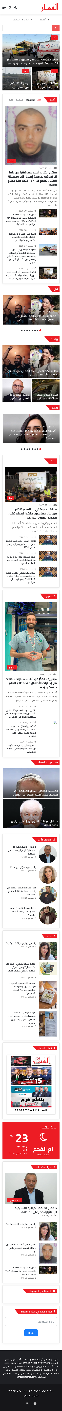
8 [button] (21, 330)
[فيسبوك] (35, 1404)
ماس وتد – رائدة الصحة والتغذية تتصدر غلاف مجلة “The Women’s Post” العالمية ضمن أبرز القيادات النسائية (20, 219)
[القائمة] (4, 8)
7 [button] (24, 330)
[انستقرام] (27, 1404)
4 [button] (32, 330)
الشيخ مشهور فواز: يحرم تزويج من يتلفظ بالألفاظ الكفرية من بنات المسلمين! (21, 560)
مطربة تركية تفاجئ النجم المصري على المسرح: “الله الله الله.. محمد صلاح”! (35, 317)
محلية (53, 38)
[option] (31, 62)
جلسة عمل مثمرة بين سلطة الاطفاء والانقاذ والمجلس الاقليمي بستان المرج (17, 89)
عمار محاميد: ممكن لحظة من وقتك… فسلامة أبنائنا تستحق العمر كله (21, 891)
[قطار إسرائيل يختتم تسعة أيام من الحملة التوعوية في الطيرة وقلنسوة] (48, 747)
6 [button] (27, 330)
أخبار (54, 71)
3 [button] (35, 330)
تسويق (50, 596)
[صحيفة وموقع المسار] (50, 7)
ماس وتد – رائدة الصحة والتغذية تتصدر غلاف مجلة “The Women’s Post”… (20, 1271)
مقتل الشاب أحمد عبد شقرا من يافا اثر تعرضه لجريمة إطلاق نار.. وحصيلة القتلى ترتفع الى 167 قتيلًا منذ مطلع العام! (32, 63)
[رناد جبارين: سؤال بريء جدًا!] (48, 875)
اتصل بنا (35, 1395)
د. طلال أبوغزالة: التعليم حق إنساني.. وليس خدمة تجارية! (34, 823)
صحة (55, 407)
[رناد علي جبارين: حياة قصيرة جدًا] (48, 951)
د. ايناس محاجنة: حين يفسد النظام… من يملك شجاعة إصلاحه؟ (23, 911)
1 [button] (40, 330)
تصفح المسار (45, 1048)
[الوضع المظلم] (15, 8)
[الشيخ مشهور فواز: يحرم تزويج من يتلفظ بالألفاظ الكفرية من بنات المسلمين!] (48, 556)
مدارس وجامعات (47, 762)
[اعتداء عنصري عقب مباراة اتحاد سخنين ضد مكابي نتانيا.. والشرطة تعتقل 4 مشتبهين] (46, 390)
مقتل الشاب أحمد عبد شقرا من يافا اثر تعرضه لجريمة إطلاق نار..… (21, 1248)
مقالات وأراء (44, 839)
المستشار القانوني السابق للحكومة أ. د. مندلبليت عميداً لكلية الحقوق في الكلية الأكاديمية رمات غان (36, 794)
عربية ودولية (30, 100)
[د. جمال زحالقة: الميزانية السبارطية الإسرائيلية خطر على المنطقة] (48, 854)
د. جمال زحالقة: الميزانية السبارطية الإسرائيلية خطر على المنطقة (22, 850)
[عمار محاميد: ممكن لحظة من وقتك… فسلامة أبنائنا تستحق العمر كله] (48, 895)
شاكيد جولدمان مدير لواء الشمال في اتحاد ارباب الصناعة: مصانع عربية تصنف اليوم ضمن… (21, 731)
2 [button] (37, 330)
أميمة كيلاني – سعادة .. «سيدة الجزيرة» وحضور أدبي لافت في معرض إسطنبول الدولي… (22, 1017)
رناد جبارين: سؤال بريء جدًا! (23, 867)
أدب (49, 936)
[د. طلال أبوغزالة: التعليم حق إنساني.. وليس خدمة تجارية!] (31, 813)
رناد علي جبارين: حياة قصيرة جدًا (21, 943)
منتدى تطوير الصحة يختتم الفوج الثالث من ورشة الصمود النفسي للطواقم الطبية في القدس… (20, 713)
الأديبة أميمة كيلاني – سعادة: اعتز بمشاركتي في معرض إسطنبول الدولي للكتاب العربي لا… (21, 969)
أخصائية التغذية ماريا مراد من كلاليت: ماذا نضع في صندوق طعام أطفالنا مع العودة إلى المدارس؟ (32, 434)
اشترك (31, 1332)
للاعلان (26, 1395)
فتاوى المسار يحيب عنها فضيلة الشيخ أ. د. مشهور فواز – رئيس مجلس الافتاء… (20, 544)
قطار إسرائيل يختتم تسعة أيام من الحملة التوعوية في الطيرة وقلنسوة (21, 748)
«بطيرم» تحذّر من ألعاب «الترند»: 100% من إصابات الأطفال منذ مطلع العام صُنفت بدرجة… (31, 683)
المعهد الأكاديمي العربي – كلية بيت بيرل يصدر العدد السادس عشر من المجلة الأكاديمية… (22, 988)
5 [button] (29, 330)
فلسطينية (19, 100)
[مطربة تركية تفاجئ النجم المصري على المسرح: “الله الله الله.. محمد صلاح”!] (31, 310)
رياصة (54, 339)
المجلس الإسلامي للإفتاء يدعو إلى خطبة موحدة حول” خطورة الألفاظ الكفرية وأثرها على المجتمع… (21, 578)
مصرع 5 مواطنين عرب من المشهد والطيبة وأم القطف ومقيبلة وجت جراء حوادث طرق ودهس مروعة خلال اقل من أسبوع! (21, 256)
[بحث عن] (10, 8)
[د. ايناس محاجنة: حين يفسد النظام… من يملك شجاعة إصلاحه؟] (48, 915)
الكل (39, 100)
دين (53, 461)
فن (56, 289)
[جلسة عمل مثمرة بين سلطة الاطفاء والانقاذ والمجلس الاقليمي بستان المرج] (16, 78)
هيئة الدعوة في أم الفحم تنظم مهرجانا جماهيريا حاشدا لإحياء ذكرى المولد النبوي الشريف (21, 275)
